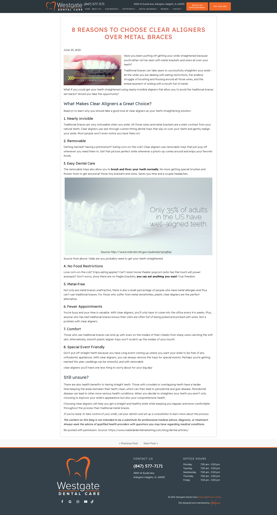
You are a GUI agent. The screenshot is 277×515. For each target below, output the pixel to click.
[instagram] (78, 501)
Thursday (188, 476)
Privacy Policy (214, 497)
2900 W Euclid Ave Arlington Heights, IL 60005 (149, 475)
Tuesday (187, 468)
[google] (70, 501)
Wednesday (189, 472)
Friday (186, 480)
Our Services (111, 9)
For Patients (128, 9)
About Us (96, 9)
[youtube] (86, 501)
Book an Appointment (197, 6)
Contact (177, 9)
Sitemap (202, 497)
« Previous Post (128, 443)
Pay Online (220, 6)
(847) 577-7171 (94, 4)
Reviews (165, 9)
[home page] (64, 6)
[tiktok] (93, 502)
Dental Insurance (148, 9)
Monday (187, 464)
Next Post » (151, 443)
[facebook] (62, 501)
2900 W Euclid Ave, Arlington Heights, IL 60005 (159, 4)
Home (87, 9)
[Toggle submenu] (102, 9)
